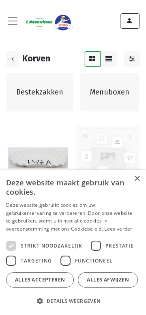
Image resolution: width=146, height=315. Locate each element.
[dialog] (73, 242)
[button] (72, 301)
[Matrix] (92, 59)
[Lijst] (108, 59)
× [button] (137, 179)
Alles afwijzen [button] (108, 279)
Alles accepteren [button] (40, 279)
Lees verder (118, 228)
